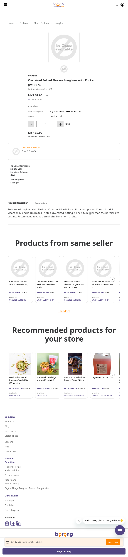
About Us (9, 421)
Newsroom (10, 431)
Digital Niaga (11, 435)
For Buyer (10, 500)
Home (11, 23)
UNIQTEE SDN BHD (30, 147)
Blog (7, 426)
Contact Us (10, 451)
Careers (9, 441)
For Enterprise (12, 509)
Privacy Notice (12, 475)
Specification (41, 203)
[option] (20, 279)
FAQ (7, 446)
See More (64, 311)
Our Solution (11, 495)
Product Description (18, 203)
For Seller (10, 505)
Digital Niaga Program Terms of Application (27, 488)
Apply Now (113, 542)
